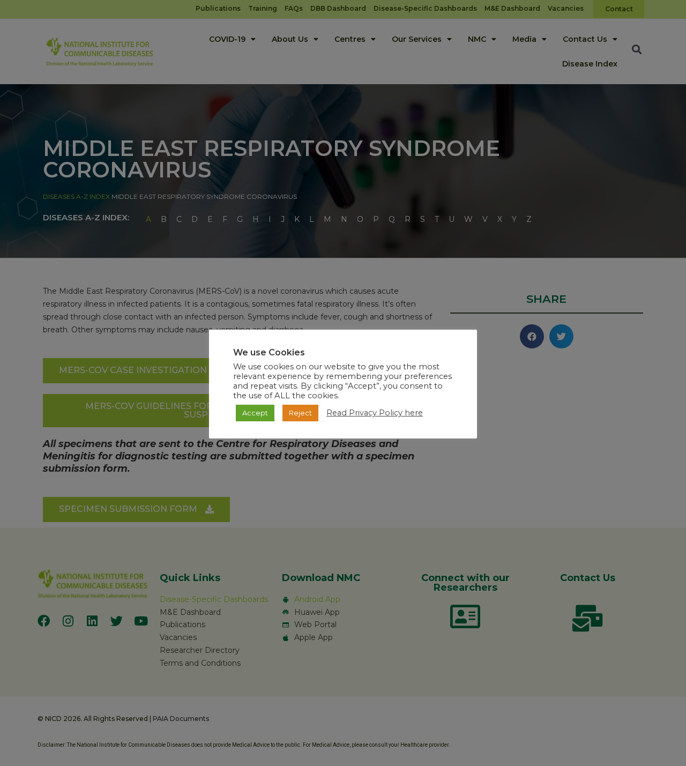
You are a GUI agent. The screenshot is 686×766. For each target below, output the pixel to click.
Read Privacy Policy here (374, 413)
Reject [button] (300, 412)
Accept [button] (255, 412)
